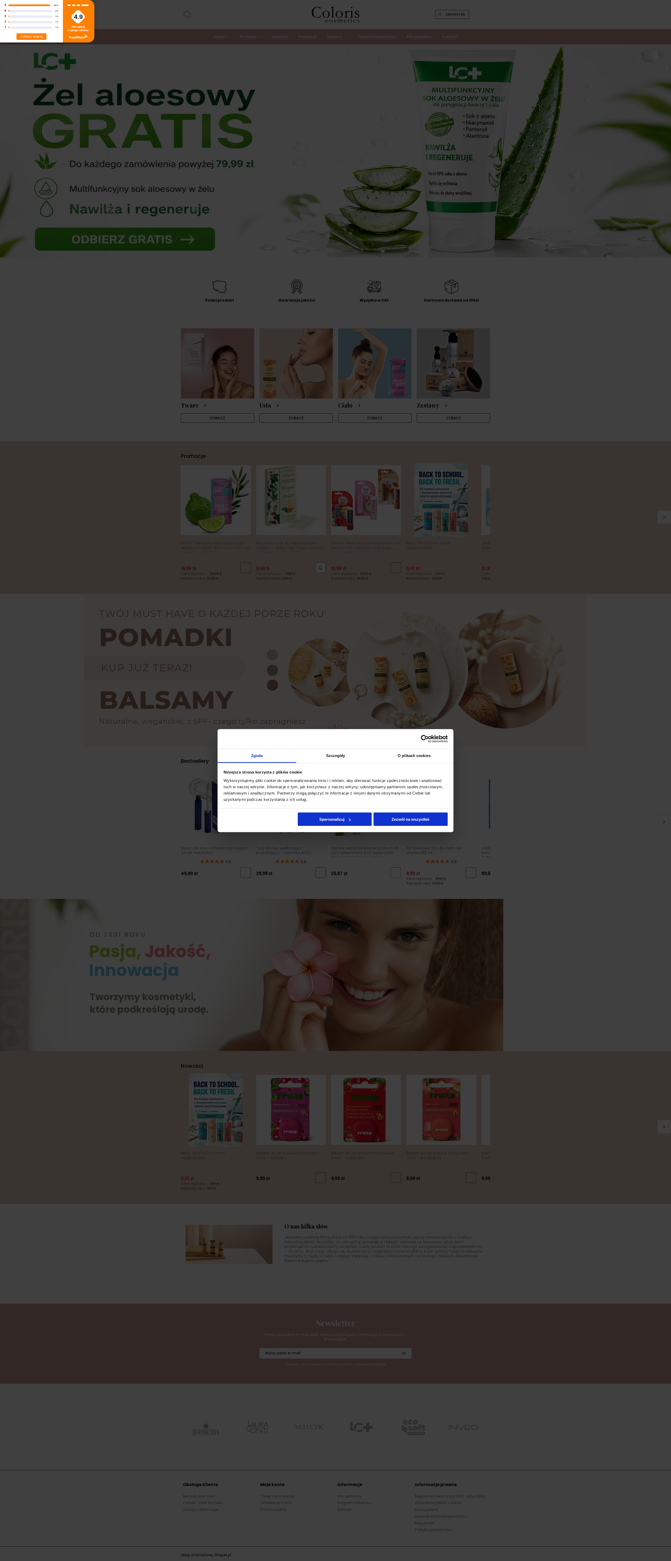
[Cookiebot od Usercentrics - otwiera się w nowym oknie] (425, 739)
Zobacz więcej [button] (31, 36)
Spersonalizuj (331, 819)
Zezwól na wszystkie (410, 819)
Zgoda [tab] (257, 755)
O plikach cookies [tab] (414, 755)
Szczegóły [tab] (335, 755)
